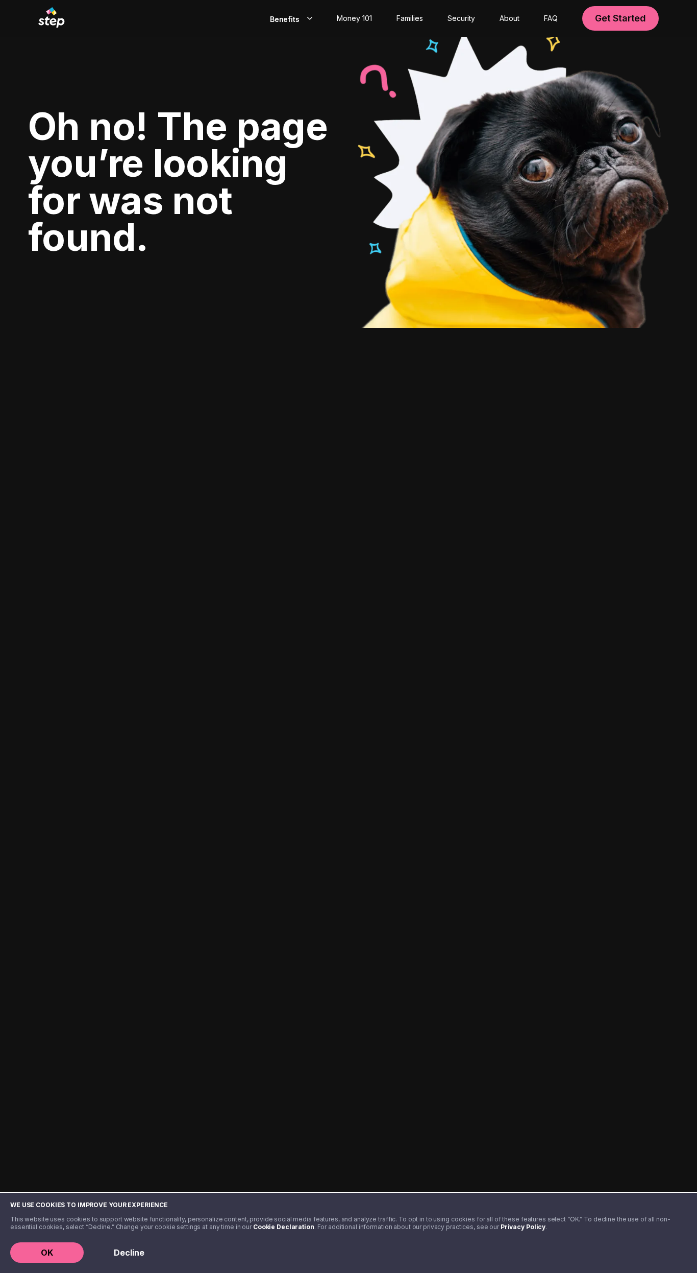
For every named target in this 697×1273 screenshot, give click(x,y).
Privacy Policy (523, 1227)
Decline (129, 1252)
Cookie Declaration (283, 1227)
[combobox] (289, 18)
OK (47, 1252)
